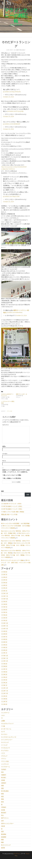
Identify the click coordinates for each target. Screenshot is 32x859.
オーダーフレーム (6, 729)
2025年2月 (4, 620)
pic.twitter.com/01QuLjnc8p (15, 111)
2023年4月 (4, 677)
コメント (5, 425)
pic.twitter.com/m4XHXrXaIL (14, 312)
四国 (2, 785)
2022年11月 (4, 691)
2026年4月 (4, 582)
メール (4, 453)
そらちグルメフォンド (7, 723)
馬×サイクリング (6, 845)
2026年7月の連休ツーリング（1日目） (12, 509)
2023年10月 (4, 661)
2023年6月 (4, 672)
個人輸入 (3, 777)
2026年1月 (4, 591)
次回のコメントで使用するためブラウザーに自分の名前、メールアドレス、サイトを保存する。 (16, 471)
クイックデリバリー (6, 740)
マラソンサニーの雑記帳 (16, 15)
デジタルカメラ (5, 748)
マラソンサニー (22, 49)
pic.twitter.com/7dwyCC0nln (11, 196)
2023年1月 (4, 685)
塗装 (2, 788)
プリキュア (4, 756)
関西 (2, 842)
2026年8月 (4, 572)
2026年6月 (4, 577)
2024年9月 (4, 631)
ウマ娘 (3, 726)
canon (3, 715)
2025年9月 (4, 601)
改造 (2, 796)
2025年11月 (4, 596)
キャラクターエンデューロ (8, 737)
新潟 (2, 802)
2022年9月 (4, 696)
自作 (2, 821)
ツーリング (4, 745)
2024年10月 (4, 628)
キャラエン (4, 734)
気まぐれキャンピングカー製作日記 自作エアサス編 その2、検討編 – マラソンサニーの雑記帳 (15, 535)
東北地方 (3, 812)
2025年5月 (4, 612)
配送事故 (3, 834)
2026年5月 (4, 580)
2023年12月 (4, 655)
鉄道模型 (3, 837)
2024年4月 (4, 645)
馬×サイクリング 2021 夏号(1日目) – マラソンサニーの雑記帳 (15, 562)
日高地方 (3, 807)
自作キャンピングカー (7, 823)
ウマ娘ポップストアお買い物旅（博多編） (13, 512)
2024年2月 (4, 650)
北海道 (3, 780)
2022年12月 (4, 688)
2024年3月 (4, 647)
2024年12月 (4, 623)
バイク (3, 753)
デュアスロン (5, 750)
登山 (2, 815)
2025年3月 (4, 618)
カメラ (3, 731)
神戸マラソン (5, 818)
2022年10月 (4, 693)
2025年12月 (4, 593)
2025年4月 (4, 615)
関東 (2, 839)
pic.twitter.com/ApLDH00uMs (12, 92)
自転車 (3, 826)
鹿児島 (3, 848)
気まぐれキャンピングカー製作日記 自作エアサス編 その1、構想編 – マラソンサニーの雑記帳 (15, 555)
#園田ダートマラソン (19, 310)
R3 (2, 718)
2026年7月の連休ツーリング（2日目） (12, 506)
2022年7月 (4, 701)
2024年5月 (4, 642)
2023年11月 (4, 658)
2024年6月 (4, 639)
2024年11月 (4, 626)
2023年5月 (4, 674)
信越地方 (3, 775)
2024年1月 (4, 653)
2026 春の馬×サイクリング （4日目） (11, 503)
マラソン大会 (9, 411)
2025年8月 (4, 604)
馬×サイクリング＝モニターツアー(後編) (12, 560)
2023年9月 (4, 664)
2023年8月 (4, 666)
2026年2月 (4, 588)
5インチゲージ (5, 712)
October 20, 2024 (8, 97)
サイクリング (5, 742)
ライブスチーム (5, 767)
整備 (2, 799)
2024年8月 (4, 634)
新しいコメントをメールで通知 (12, 475)
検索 (2, 491)
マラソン (3, 758)
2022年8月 (4, 699)
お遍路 (3, 721)
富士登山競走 (5, 791)
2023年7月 (4, 669)
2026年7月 (4, 574)
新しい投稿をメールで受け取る (12, 478)
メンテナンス (5, 764)
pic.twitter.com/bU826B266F (11, 124)
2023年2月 (4, 682)
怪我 (2, 794)
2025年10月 (4, 599)
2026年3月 (4, 585)
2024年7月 (4, 637)
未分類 (3, 810)
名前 (4, 446)
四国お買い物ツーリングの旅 (9, 514)
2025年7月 (4, 607)
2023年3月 (4, 680)
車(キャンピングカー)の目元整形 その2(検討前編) (15, 523)
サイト (4, 461)
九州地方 (3, 769)
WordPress (17, 853)
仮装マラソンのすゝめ (21, 394)
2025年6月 (4, 610)
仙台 (2, 772)
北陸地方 (3, 783)
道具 (2, 831)
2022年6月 (4, 704)
